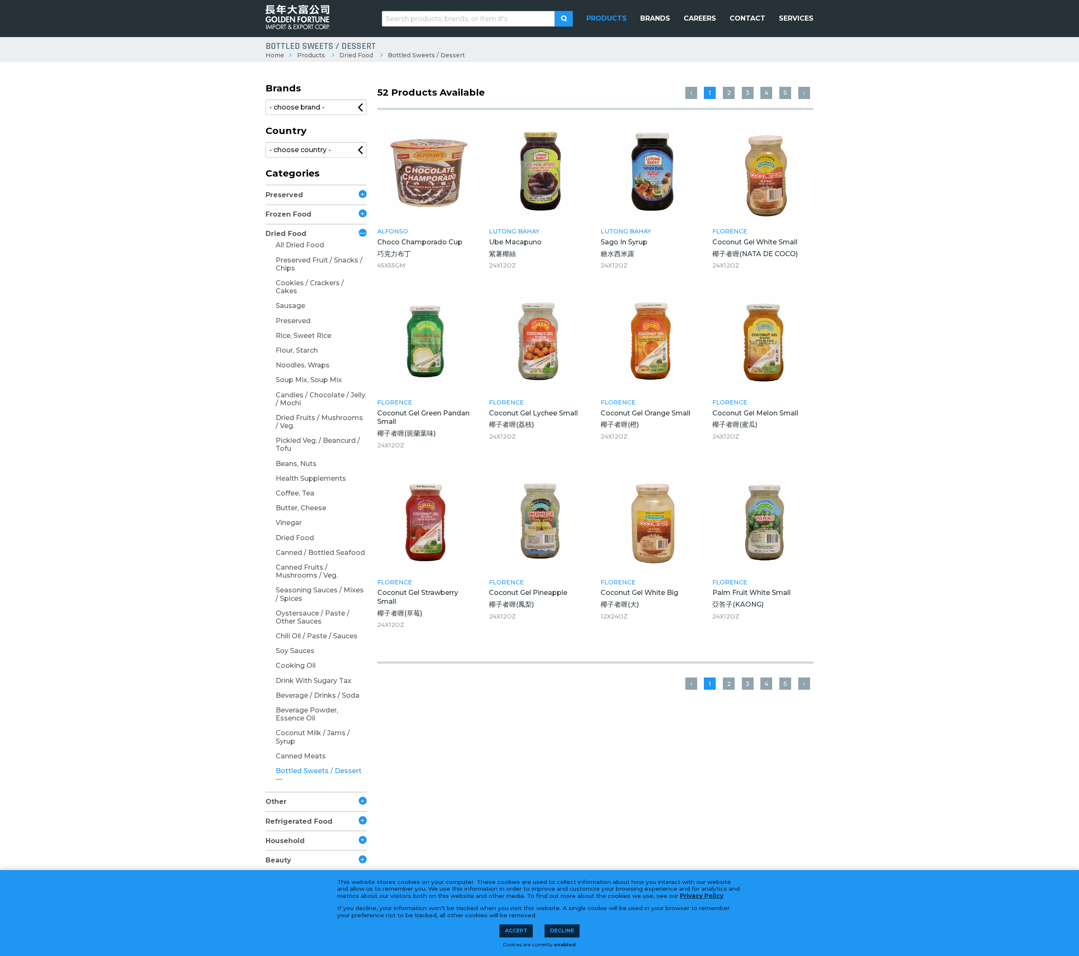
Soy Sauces (295, 651)
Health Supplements (311, 478)
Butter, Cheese (301, 508)
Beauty (278, 860)
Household (285, 841)
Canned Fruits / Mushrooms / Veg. (307, 571)
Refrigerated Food (299, 821)
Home (275, 55)
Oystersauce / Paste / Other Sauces (312, 617)
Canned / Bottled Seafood (320, 553)
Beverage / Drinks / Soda (318, 695)
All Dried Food (300, 245)
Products (311, 55)
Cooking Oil (296, 665)
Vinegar (289, 523)
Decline (562, 930)
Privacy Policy (701, 895)
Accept (516, 930)
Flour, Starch (297, 350)
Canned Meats (301, 756)
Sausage (290, 306)
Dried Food (356, 55)
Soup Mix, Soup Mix (309, 380)
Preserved (284, 195)
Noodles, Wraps (303, 365)
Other (276, 802)
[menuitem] (606, 18)
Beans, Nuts (296, 464)
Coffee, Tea (295, 493)
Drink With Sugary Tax (314, 681)
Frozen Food (288, 214)
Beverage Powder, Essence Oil (307, 714)
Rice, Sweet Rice (303, 336)
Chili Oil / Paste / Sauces (316, 636)
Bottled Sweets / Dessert (426, 55)
